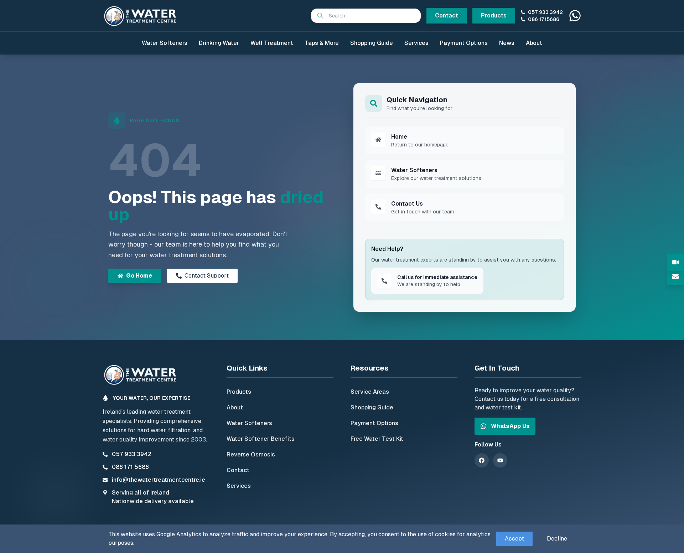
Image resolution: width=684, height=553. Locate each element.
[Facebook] (482, 460)
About (534, 43)
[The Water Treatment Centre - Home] (142, 15)
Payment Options (464, 43)
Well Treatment (271, 43)
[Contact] (675, 276)
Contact (446, 15)
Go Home (139, 275)
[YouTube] (500, 460)
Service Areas (370, 391)
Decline (557, 538)
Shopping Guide (371, 43)
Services (416, 43)
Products (494, 15)
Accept (514, 538)
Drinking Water (219, 43)
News (506, 43)
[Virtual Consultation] (675, 262)
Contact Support (207, 275)
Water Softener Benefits (261, 438)
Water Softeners (164, 43)
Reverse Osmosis (251, 454)
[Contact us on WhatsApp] (575, 15)
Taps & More (322, 43)
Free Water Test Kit (377, 438)
